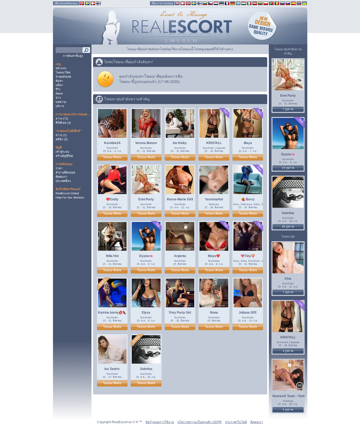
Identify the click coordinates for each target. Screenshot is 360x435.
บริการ (60, 106)
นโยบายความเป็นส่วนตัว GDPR (199, 422)
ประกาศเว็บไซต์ (236, 422)
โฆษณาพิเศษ (112, 157)
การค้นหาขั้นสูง (73, 55)
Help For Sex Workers (70, 197)
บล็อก (59, 85)
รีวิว (58, 89)
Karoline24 (112, 143)
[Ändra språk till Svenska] (194, 3)
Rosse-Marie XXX (180, 199)
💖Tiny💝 (248, 256)
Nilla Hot (112, 256)
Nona (214, 312)
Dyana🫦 (146, 256)
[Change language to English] (177, 3)
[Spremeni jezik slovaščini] (288, 3)
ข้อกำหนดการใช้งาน (159, 422)
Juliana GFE (248, 312)
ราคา (59, 168)
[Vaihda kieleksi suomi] (199, 3)
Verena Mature (146, 143)
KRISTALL (214, 143)
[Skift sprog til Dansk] (183, 3)
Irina (288, 278)
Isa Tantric (112, 369)
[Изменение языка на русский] (282, 3)
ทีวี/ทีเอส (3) (63, 122)
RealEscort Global (67, 193)
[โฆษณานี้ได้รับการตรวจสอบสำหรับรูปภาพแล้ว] (102, 170)
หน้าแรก (61, 68)
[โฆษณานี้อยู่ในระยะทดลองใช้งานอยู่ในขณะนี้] (225, 112)
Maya (248, 143)
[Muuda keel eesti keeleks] (221, 3)
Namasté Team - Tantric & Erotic (297, 396)
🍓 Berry (248, 199)
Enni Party (146, 199)
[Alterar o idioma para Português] (271, 3)
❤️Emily (112, 199)
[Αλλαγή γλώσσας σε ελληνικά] (238, 3)
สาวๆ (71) (62, 118)
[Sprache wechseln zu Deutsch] (232, 3)
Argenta (180, 256)
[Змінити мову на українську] (304, 3)
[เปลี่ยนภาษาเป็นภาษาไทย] (299, 3)
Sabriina (146, 369)
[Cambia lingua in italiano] (249, 3)
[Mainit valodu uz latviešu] (254, 3)
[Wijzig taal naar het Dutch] (216, 3)
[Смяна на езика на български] (205, 3)
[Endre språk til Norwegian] (188, 3)
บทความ (61, 101)
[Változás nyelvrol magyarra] (243, 3)
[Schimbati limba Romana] (277, 3)
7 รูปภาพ (288, 109)
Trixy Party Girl (180, 312)
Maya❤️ (214, 256)
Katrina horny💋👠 (112, 312)
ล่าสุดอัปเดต (63, 76)
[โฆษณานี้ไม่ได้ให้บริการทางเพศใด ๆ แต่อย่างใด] (299, 386)
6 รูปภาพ (288, 409)
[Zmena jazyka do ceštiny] (210, 3)
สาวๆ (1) (61, 135)
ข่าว (58, 97)
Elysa (146, 312)
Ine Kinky (180, 143)
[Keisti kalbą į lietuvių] (260, 3)
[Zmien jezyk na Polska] (266, 3)
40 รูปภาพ (288, 226)
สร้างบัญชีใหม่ (64, 155)
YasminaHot (214, 199)
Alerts (59, 93)
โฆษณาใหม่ (63, 72)
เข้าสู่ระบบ (62, 151)
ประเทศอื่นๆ (63, 180)
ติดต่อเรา (61, 176)
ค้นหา (59, 80)
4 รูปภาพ (288, 350)
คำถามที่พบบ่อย (65, 172)
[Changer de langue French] (227, 3)
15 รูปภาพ (288, 167)
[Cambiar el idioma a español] (293, 3)
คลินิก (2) (62, 139)
